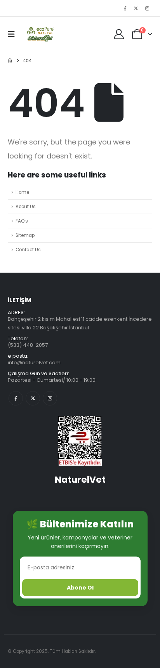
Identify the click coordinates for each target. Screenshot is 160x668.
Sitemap (25, 235)
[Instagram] (147, 8)
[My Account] (119, 34)
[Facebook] (125, 8)
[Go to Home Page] (10, 60)
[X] (136, 8)
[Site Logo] (39, 34)
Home (22, 192)
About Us (26, 207)
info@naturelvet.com (34, 362)
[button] (14, 34)
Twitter (33, 398)
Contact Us (28, 250)
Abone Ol (80, 587)
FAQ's (22, 221)
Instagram (50, 398)
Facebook (16, 398)
